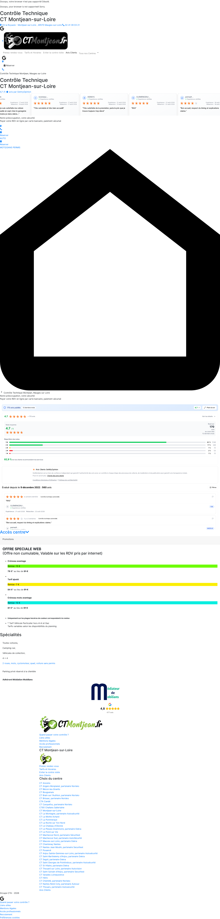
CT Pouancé (45, 850)
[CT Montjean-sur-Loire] (71, 724)
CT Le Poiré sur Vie (48, 832)
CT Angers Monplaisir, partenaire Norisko (59, 786)
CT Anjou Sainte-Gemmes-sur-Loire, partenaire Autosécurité (68, 853)
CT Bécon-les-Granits (49, 789)
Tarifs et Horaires (32, 52)
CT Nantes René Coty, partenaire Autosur (59, 884)
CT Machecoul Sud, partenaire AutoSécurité (60, 838)
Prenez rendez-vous (12, 52)
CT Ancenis (44, 783)
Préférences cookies (10, 917)
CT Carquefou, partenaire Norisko (55, 804)
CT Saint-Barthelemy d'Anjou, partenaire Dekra (62, 856)
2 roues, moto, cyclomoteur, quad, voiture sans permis (29, 663)
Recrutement (45, 747)
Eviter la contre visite (53, 52)
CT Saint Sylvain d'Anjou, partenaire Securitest (61, 871)
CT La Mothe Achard (49, 816)
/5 (15, 92)
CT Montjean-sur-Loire (50, 810)
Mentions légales (47, 741)
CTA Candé (44, 801)
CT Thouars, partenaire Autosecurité (56, 887)
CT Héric (43, 877)
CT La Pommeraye (48, 819)
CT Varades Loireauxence (51, 874)
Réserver (10, 65)
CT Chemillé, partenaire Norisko (54, 881)
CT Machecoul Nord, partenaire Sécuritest (59, 835)
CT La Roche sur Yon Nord (52, 822)
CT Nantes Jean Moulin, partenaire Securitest (61, 847)
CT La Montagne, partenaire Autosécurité (59, 813)
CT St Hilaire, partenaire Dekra (54, 865)
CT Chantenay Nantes (49, 844)
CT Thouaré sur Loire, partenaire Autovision (60, 868)
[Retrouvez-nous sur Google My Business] (2, 28)
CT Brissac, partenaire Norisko (54, 798)
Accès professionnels (49, 744)
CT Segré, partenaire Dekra (52, 859)
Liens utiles (44, 737)
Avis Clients (71, 52)
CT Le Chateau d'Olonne (51, 826)
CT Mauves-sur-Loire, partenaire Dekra (58, 841)
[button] (14, 532)
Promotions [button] (8, 539)
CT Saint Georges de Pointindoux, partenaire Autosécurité (67, 862)
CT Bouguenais (46, 792)
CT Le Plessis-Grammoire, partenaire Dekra (60, 829)
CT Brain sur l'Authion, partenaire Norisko (59, 795)
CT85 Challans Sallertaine (51, 807)
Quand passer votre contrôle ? (54, 734)
